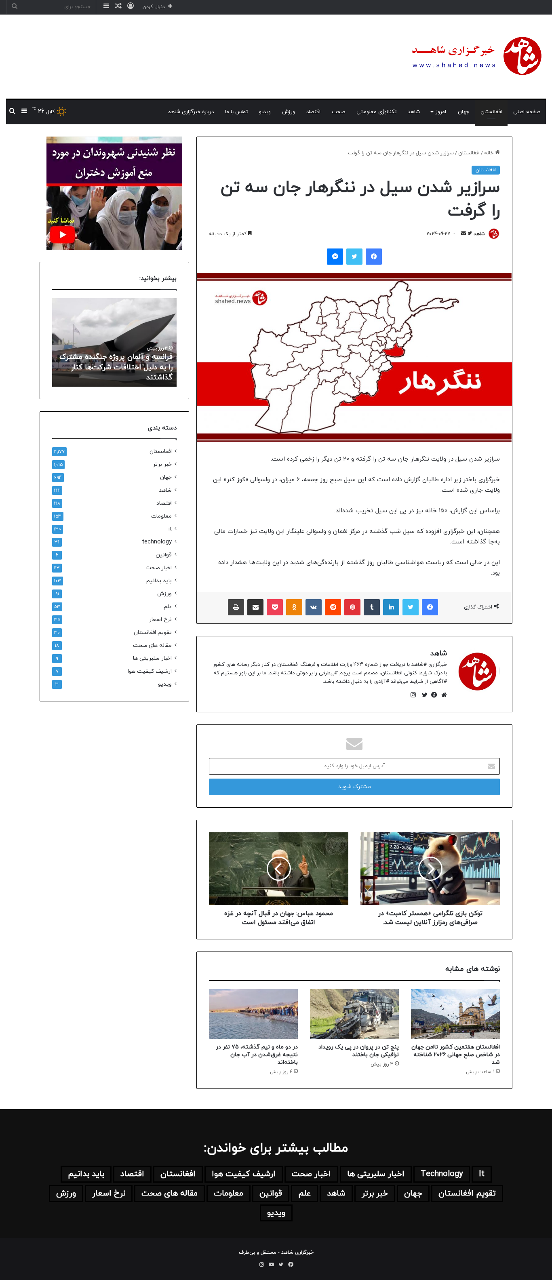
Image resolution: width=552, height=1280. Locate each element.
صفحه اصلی (526, 112)
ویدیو (265, 112)
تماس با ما (236, 112)
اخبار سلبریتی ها (152, 658)
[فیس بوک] (432, 695)
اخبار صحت (158, 568)
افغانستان (491, 112)
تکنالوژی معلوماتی (376, 112)
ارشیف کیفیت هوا (150, 671)
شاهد (414, 112)
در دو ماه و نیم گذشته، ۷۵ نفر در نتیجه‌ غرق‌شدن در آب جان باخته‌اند (257, 1054)
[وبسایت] (442, 695)
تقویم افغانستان (153, 632)
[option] (114, 342)
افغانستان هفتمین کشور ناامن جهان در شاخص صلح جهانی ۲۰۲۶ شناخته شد (455, 1054)
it (170, 529)
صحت (338, 112)
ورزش (288, 112)
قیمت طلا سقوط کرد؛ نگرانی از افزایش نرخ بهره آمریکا (127, 372)
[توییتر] (423, 695)
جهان (463, 112)
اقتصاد (313, 112)
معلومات (161, 516)
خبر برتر (162, 464)
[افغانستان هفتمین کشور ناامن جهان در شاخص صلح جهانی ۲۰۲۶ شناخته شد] (455, 1014)
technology (157, 542)
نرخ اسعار (160, 619)
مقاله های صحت (152, 645)
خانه (489, 153)
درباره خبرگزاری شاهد (191, 112)
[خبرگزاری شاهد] (475, 56)
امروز (441, 112)
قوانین (164, 555)
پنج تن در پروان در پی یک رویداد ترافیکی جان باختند (358, 1051)
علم (168, 607)
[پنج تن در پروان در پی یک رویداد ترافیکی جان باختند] (354, 1014)
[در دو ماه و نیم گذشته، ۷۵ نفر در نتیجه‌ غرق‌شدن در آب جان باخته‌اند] (253, 1014)
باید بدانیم (159, 581)
